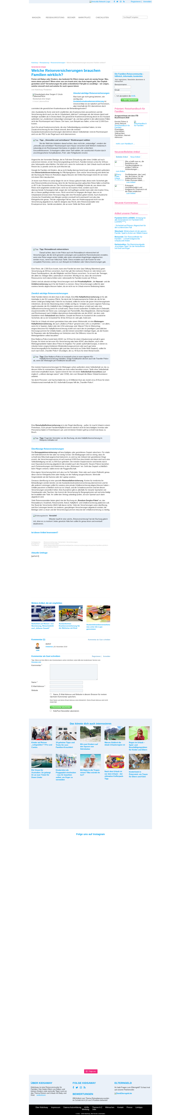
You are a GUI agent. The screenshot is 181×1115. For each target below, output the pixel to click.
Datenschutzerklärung (72, 1107)
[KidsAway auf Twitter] (117, 2)
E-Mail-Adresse (38, 686)
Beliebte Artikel (122, 157)
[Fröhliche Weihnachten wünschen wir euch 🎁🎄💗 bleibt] (67, 845)
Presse (129, 1107)
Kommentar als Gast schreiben (99, 640)
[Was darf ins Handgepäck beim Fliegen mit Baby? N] (36, 952)
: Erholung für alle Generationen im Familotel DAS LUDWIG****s (130, 220)
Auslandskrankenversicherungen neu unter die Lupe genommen (100, 627)
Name (34, 682)
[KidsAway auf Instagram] (121, 2)
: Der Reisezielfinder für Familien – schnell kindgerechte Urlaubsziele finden (128, 239)
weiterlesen (41, 1095)
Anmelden (147, 2)
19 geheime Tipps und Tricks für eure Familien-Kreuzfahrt (65, 744)
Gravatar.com (36, 662)
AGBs (86, 1107)
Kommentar (36, 665)
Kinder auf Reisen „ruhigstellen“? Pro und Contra (41, 744)
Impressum (55, 1107)
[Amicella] (100, 2)
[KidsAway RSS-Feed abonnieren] (124, 2)
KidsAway (34, 63)
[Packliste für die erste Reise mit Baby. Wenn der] (129, 864)
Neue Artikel (135, 157)
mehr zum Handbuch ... (125, 144)
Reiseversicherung (50, 542)
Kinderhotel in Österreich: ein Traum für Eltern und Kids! (138, 774)
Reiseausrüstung (55, 17)
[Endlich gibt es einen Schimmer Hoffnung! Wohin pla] (51, 852)
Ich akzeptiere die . (126, 96)
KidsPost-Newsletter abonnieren (66, 711)
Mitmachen (109, 1107)
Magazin (36, 17)
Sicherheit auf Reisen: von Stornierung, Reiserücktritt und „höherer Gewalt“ (42, 626)
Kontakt (120, 1107)
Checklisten (102, 17)
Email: (117, 90)
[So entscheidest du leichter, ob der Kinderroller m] (98, 847)
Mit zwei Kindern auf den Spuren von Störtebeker (89, 746)
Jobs (94, 1109)
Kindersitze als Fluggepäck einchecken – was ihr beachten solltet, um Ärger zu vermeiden (66, 775)
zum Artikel (120, 171)
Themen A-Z (97, 1107)
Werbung (85, 1109)
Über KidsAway (41, 1107)
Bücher (71, 17)
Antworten (49, 646)
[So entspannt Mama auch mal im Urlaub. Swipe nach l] (83, 848)
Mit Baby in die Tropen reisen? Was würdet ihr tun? (90, 772)
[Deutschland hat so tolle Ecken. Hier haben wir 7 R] (114, 858)
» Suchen (149, 17)
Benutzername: (121, 85)
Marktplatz (84, 17)
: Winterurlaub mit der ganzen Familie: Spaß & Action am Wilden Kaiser (131, 232)
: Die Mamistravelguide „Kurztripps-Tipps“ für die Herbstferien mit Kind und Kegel (130, 246)
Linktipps (139, 1107)
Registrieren (136, 2)
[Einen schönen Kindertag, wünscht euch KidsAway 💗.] (145, 857)
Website (34, 690)
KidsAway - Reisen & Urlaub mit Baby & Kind (90, 9)
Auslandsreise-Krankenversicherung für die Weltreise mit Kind (69, 626)
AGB (133, 96)
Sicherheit (61, 542)
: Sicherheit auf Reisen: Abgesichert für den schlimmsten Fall (130, 226)
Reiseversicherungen (51, 543)
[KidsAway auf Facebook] (114, 2)
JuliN (37, 650)
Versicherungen (72, 542)
